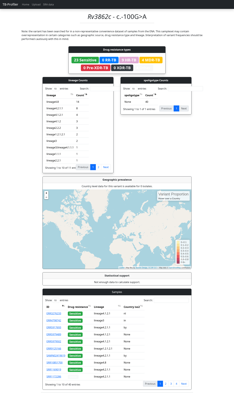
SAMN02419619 (55, 355)
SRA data (48, 4)
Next (106, 167)
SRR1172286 (53, 376)
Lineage (99, 307)
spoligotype (131, 95)
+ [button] (46, 193)
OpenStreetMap (175, 267)
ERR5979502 (53, 341)
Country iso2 (132, 307)
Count (80, 95)
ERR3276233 (53, 313)
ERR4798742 (53, 320)
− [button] (46, 197)
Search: (84, 88)
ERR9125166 (53, 348)
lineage (51, 95)
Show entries (56, 88)
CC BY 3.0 (152, 267)
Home (25, 4)
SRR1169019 (53, 369)
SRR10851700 (54, 362)
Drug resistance (78, 307)
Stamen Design (141, 267)
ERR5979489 (53, 334)
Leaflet (121, 267)
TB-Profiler (10, 4)
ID (47, 307)
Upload (36, 4)
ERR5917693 (53, 327)
